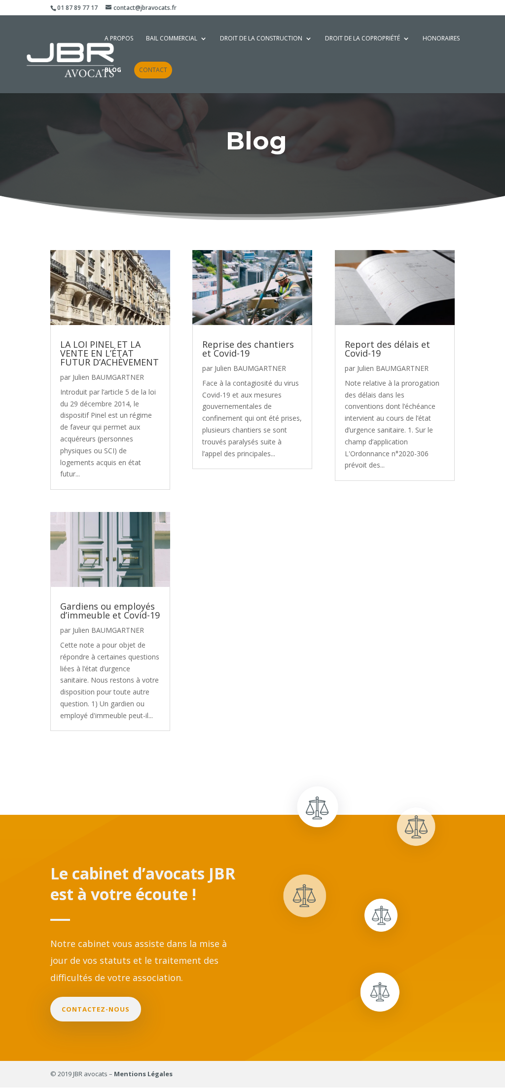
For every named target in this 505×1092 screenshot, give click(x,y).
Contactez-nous (96, 1009)
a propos (119, 38)
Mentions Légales (143, 1073)
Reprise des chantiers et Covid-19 (248, 348)
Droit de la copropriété (362, 38)
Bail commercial (171, 38)
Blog (113, 70)
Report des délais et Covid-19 (387, 348)
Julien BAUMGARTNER (108, 377)
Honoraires (441, 38)
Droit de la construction (261, 38)
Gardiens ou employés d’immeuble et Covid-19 (110, 610)
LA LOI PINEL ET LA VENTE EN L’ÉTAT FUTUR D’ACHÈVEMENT (109, 353)
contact (153, 70)
